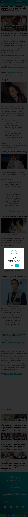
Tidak (12, 265)
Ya (17, 265)
